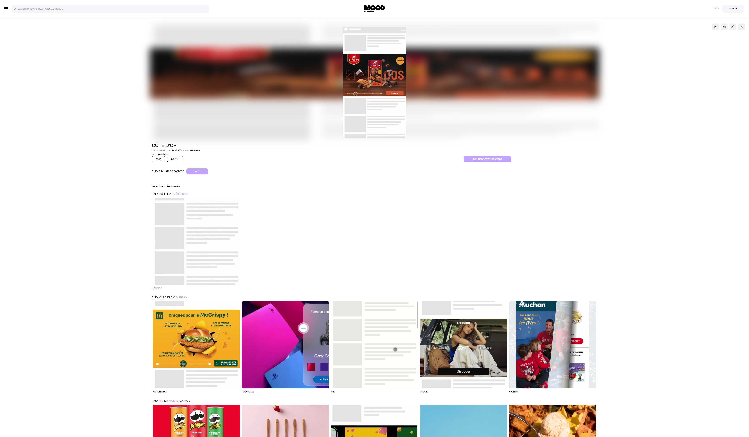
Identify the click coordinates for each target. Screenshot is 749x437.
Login (716, 8)
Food (171, 401)
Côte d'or (180, 194)
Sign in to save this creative (487, 159)
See (197, 171)
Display (181, 297)
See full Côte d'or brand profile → (166, 186)
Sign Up (733, 8)
